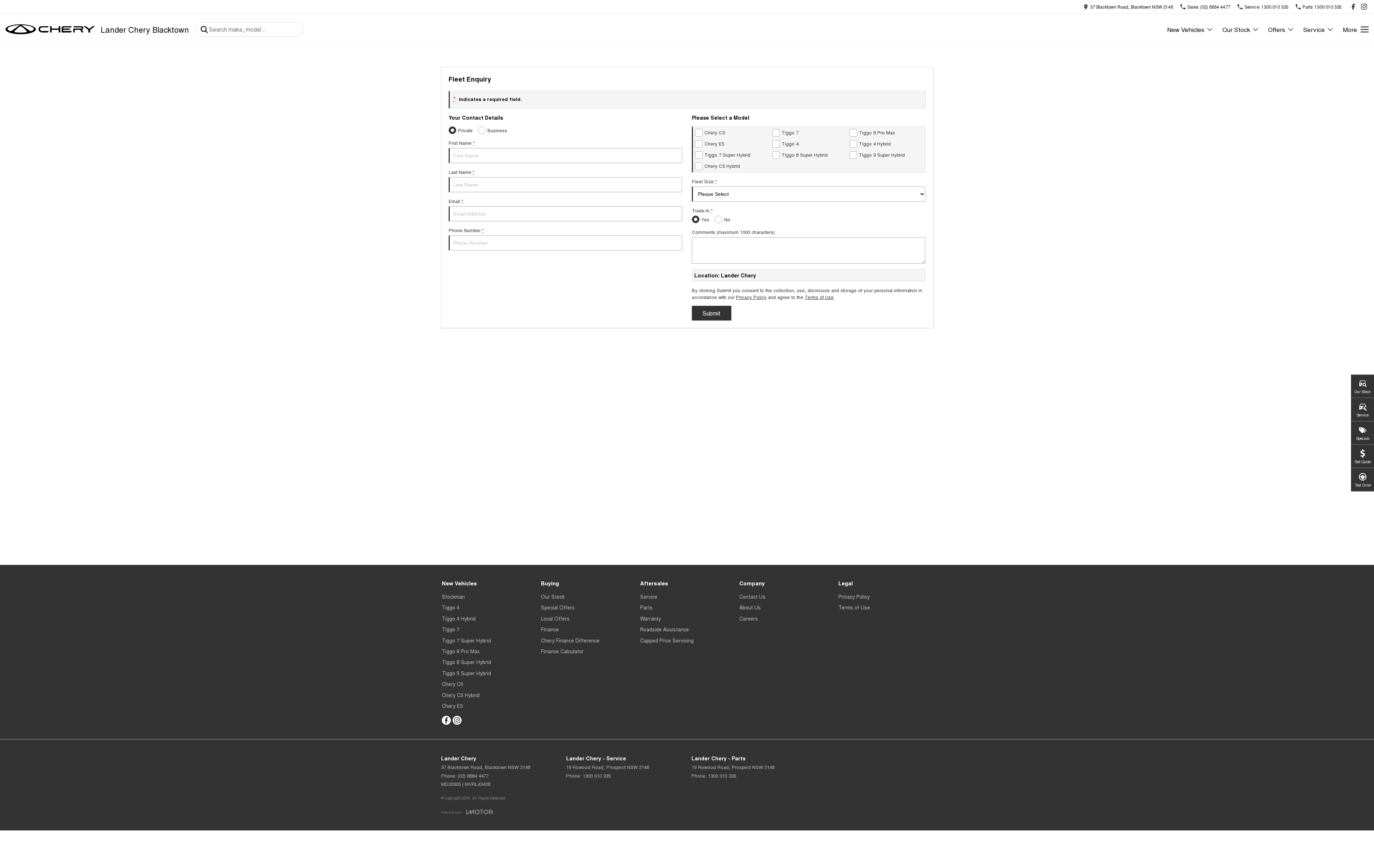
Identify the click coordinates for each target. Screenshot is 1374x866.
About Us (750, 607)
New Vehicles (1185, 29)
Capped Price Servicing (667, 640)
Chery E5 (452, 705)
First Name (462, 142)
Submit (712, 313)
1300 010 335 (597, 775)
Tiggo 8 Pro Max (461, 651)
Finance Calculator (562, 651)
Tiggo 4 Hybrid (459, 618)
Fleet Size (704, 181)
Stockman (453, 596)
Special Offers (558, 607)
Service (1314, 29)
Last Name (462, 172)
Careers (748, 618)
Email (456, 201)
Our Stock (1236, 29)
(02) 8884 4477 (473, 775)
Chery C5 (452, 683)
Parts (646, 607)
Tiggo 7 (450, 629)
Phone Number (466, 230)
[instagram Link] (1364, 6)
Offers (1276, 29)
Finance (550, 629)
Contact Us (752, 596)
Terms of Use (819, 297)
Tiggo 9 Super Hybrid (466, 673)
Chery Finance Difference (570, 640)
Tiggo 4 (450, 607)
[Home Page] (50, 29)
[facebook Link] (1353, 6)
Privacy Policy (751, 297)
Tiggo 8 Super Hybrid (466, 661)
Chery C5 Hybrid (461, 695)
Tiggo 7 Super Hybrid (466, 640)
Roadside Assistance (664, 629)
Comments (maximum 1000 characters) (733, 232)
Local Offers (555, 618)
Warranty (650, 618)
